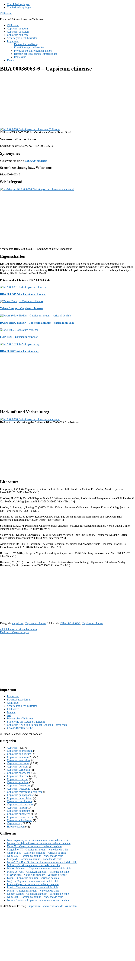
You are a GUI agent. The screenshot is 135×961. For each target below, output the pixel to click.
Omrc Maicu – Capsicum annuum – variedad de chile (36, 852)
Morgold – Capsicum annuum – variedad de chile (34, 858)
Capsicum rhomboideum (20, 817)
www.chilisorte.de (53, 906)
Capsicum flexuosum (18, 785)
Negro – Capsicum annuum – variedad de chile (33, 881)
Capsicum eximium (17, 782)
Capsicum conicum (17, 779)
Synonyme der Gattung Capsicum (26, 721)
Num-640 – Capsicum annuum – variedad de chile (35, 896)
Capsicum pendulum (18, 810)
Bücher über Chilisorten (20, 718)
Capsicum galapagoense (20, 794)
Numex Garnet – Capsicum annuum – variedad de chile (38, 893)
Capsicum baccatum (18, 763)
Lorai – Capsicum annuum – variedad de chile (32, 887)
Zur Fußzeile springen (19, 7)
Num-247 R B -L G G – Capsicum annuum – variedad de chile (42, 862)
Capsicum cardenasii (18, 769)
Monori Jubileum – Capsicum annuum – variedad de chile (39, 868)
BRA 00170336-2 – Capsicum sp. (19, 351)
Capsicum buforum (17, 766)
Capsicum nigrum (17, 807)
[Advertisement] (67, 100)
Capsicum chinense (35, 623)
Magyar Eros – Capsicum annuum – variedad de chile (37, 874)
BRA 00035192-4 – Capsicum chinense (23, 294)
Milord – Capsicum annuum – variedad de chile (33, 865)
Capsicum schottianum (19, 820)
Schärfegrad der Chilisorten (22, 705)
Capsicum (17, 623)
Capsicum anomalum (18, 760)
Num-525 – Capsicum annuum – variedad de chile (35, 855)
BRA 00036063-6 (70, 623)
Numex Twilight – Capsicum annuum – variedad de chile (38, 843)
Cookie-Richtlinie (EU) (20, 727)
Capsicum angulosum (19, 753)
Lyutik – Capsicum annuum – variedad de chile (33, 877)
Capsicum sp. (14, 823)
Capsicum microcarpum (20, 804)
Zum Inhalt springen (18, 4)
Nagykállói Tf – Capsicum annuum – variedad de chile (37, 849)
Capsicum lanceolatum (19, 798)
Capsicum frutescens (18, 788)
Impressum (13, 696)
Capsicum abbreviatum (20, 750)
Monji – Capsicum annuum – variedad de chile (33, 890)
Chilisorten (6, 13)
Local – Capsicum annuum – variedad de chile (33, 884)
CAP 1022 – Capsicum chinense (19, 336)
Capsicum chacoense (18, 772)
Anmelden (71, 906)
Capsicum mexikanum (19, 801)
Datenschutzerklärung (19, 699)
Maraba (11, 712)
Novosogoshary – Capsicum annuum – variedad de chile (38, 840)
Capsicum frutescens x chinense (24, 791)
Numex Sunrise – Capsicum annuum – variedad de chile (38, 900)
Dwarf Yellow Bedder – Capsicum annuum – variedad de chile (37, 322)
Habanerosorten (16, 826)
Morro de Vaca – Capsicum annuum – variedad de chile (38, 871)
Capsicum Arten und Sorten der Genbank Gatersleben (37, 724)
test (9, 715)
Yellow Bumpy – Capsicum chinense (21, 308)
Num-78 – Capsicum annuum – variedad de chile (34, 846)
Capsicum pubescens (18, 813)
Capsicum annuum (17, 757)
